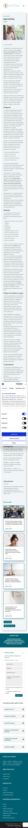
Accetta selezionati (14, 438)
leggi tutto (8, 528)
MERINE (5, 763)
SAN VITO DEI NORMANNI (13, 764)
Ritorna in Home (9, 625)
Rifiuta (14, 442)
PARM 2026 (18, 825)
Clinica (5, 21)
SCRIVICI (18, 695)
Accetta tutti (14, 434)
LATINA (9, 761)
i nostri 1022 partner (10, 395)
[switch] (24, 418)
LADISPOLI (14, 761)
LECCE (20, 761)
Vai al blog (8, 622)
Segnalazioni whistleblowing (10, 813)
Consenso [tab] (4, 388)
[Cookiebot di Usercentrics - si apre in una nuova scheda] (16, 384)
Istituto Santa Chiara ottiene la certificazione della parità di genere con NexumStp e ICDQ (13, 523)
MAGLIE (10, 763)
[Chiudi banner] (25, 384)
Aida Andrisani (8, 481)
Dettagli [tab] (11, 388)
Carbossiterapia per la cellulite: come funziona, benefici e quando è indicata (13, 580)
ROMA (4, 761)
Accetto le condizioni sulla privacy (13, 692)
